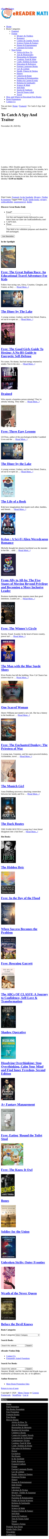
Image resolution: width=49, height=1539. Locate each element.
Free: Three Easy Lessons (18, 431)
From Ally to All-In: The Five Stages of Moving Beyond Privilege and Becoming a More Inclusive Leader (24, 585)
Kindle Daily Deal (13, 1529)
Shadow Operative (13, 1032)
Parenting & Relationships (27, 78)
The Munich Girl (12, 786)
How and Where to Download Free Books (23, 97)
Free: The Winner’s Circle (19, 628)
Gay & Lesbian (23, 69)
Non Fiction (16, 50)
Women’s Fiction (18, 1524)
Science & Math (23, 85)
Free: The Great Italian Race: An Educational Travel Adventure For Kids (24, 275)
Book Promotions (13, 99)
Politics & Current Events (27, 80)
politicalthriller (7, 202)
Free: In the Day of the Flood (20, 898)
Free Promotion (12, 1412)
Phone (8, 224)
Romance (21, 38)
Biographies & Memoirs (27, 57)
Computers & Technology (22, 1438)
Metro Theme (23, 1393)
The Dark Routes (12, 823)
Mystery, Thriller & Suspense (23, 1493)
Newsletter (10, 1532)
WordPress (16, 1395)
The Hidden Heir (12, 867)
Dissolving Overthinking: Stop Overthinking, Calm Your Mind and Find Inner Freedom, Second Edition (23, 1068)
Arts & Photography (25, 55)
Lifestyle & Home (24, 76)
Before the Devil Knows (17, 1324)
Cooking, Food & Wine (26, 59)
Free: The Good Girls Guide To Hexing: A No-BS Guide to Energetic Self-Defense (22, 352)
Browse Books (12, 1420)
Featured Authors (18, 1464)
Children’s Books (18, 1433)
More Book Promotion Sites (17, 1384)
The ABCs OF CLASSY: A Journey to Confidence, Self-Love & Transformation (24, 998)
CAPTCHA (11, 222)
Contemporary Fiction (20, 1440)
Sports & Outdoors (24, 90)
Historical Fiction (18, 1477)
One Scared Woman (14, 707)
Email (9, 212)
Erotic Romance (18, 1461)
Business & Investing (20, 1430)
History (20, 73)
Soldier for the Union (15, 1231)
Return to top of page (10, 1388)
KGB (25, 199)
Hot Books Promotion (15, 1409)
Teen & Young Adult (25, 92)
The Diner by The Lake (16, 311)
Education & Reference (26, 64)
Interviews (15, 1487)
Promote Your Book (14, 1527)
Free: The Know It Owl (17, 1169)
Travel (19, 94)
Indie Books (16, 1485)
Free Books (11, 1417)
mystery (43, 199)
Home (8, 26)
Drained (6, 393)
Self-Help (21, 87)
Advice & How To (24, 52)
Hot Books (16, 1456)
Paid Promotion (12, 1407)
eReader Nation (7, 9)
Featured (15, 31)
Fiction (14, 33)
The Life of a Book (13, 501)
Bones (5, 1200)
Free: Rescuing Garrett (17, 963)
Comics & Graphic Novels (28, 41)
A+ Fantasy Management (18, 1104)
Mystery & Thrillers (25, 36)
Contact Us (11, 102)
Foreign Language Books (27, 66)
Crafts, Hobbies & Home (27, 62)
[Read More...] (23, 287)
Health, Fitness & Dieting (27, 71)
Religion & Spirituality (26, 83)
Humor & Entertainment (27, 45)
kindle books (34, 199)
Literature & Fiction (25, 48)
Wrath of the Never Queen (19, 1293)
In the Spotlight (26, 197)
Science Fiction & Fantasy (27, 43)
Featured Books (12, 1414)
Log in (25, 1395)
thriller (29, 202)
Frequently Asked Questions (18, 1358)
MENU (4, 1399)
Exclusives (15, 1453)
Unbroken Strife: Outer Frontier (23, 1262)
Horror (14, 1451)
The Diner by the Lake (16, 463)
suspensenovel (20, 202)
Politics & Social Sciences (22, 1500)
